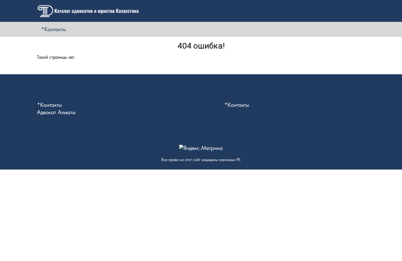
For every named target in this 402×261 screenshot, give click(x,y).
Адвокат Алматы (56, 112)
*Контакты (53, 29)
